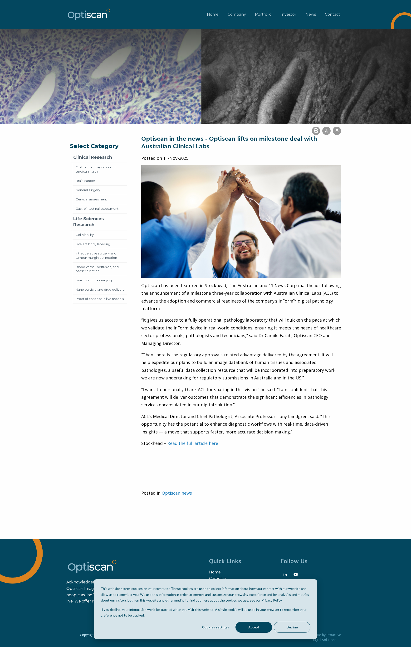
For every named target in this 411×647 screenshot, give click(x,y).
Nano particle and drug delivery (100, 289)
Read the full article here (192, 443)
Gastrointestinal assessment (97, 208)
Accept (253, 627)
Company (237, 14)
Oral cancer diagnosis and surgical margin (96, 169)
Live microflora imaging (94, 280)
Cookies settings (215, 627)
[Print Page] (316, 131)
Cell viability (85, 235)
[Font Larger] (337, 131)
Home (213, 14)
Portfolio (263, 14)
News (310, 14)
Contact (332, 14)
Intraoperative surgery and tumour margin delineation (96, 255)
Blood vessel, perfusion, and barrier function (97, 269)
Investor (288, 14)
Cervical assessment (91, 199)
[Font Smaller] (326, 131)
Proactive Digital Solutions (326, 637)
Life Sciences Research (88, 221)
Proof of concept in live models (100, 299)
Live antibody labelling (93, 244)
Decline (292, 627)
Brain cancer (85, 181)
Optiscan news (177, 493)
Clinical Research (92, 157)
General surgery (88, 190)
